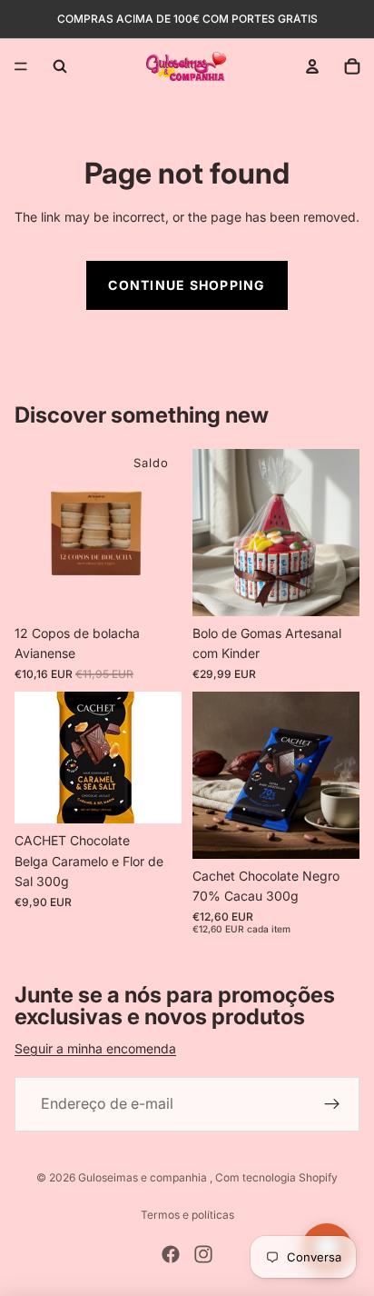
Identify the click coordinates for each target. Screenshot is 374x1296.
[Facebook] (171, 1254)
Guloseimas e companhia (144, 1177)
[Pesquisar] (60, 66)
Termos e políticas (187, 1214)
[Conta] (312, 66)
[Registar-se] (332, 1105)
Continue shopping (186, 285)
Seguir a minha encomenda (95, 1048)
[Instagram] (203, 1254)
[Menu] (21, 66)
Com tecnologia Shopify (276, 1177)
